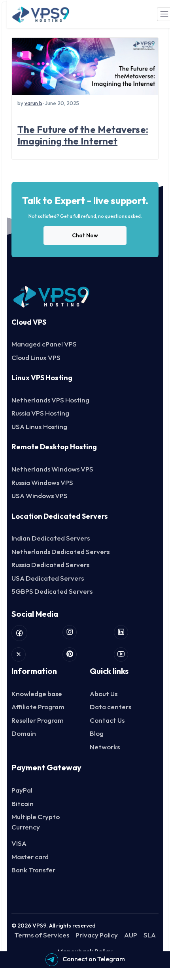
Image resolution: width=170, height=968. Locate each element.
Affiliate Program (37, 706)
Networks (105, 747)
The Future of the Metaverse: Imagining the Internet (82, 135)
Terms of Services (41, 935)
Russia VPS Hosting (40, 413)
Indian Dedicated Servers (50, 538)
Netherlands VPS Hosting (50, 400)
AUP (130, 935)
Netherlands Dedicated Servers (60, 551)
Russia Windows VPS (42, 482)
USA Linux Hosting (39, 426)
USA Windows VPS (39, 495)
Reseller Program (37, 720)
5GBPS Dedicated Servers (52, 591)
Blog (97, 733)
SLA (150, 935)
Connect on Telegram (93, 959)
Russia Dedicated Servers (50, 564)
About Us (103, 693)
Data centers (110, 706)
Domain (23, 733)
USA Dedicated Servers (47, 578)
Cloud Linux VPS (35, 357)
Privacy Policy (97, 935)
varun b (33, 103)
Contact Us (107, 720)
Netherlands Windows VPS (52, 469)
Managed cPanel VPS (44, 344)
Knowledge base (36, 693)
